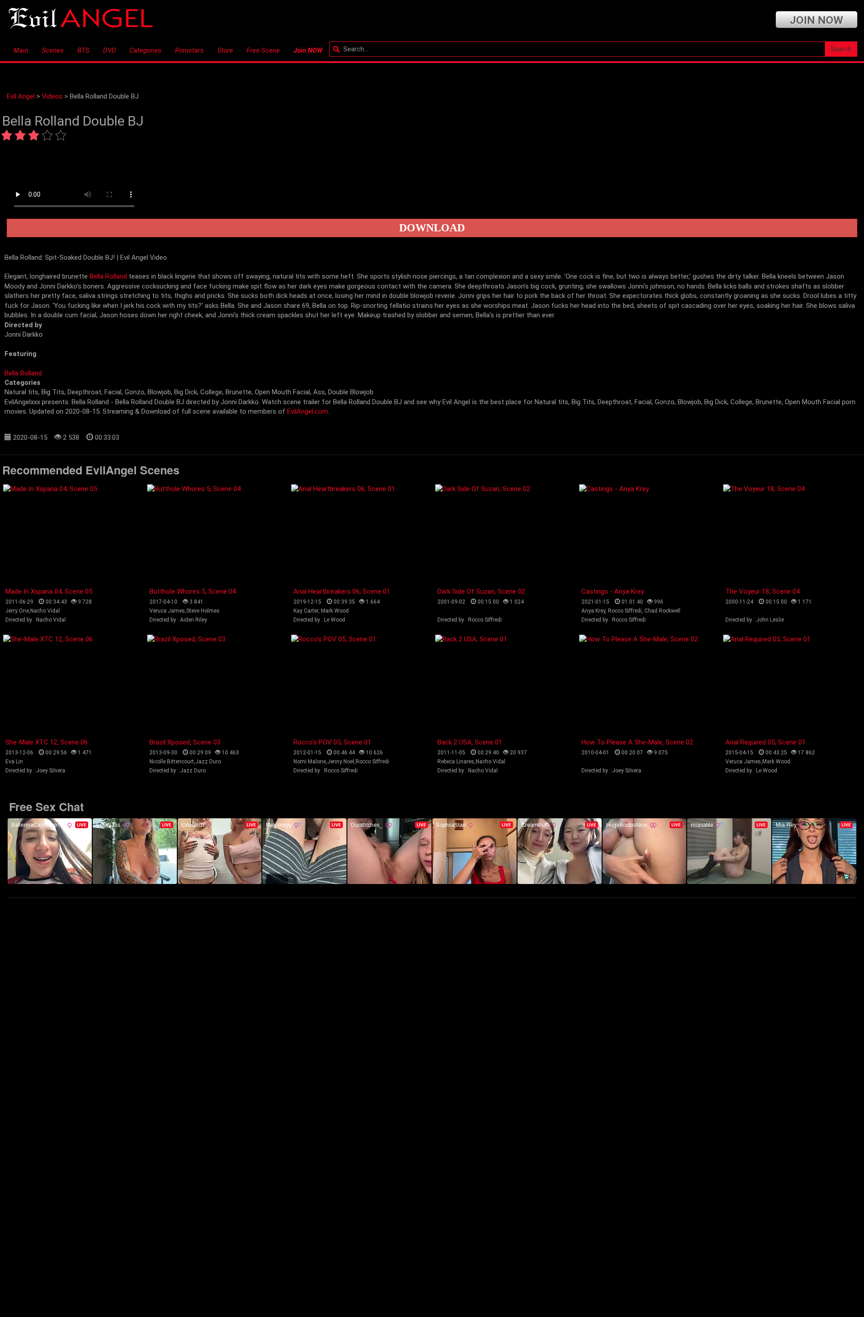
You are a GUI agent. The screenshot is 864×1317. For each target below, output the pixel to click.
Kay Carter (305, 611)
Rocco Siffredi (625, 611)
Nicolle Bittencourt (171, 761)
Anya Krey (593, 611)
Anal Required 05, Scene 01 (765, 742)
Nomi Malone (309, 761)
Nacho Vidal (45, 611)
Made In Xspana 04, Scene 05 (48, 591)
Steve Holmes (203, 611)
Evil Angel (21, 96)
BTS (83, 50)
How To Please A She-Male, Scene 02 (637, 742)
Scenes (53, 50)
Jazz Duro (208, 761)
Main (21, 50)
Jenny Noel (340, 761)
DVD (109, 50)
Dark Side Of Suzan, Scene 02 (481, 591)
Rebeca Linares (455, 761)
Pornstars (189, 50)
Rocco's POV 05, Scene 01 (332, 742)
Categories (146, 50)
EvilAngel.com (307, 411)
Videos (52, 96)
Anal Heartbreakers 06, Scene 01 (341, 591)
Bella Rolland (108, 276)
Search (841, 49)
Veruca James (167, 611)
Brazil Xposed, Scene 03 (184, 742)
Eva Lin (14, 761)
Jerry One (17, 611)
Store (225, 50)
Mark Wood (335, 611)
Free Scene (263, 50)
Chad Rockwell (662, 611)
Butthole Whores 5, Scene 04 (192, 591)
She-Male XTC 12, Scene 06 (46, 742)
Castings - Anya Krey (612, 591)
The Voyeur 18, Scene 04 (762, 591)
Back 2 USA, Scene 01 (469, 742)
